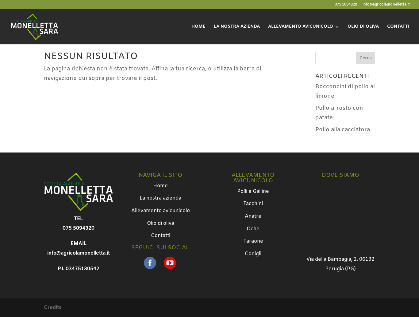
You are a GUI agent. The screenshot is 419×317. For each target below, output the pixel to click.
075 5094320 (346, 5)
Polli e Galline (253, 191)
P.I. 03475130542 (78, 269)
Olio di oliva (363, 27)
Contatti (398, 27)
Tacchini (253, 203)
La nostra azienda (237, 27)
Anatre (253, 216)
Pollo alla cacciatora (342, 129)
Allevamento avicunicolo (300, 27)
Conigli (253, 254)
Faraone (253, 241)
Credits (52, 307)
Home (198, 27)
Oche (253, 229)
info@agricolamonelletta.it (386, 5)
